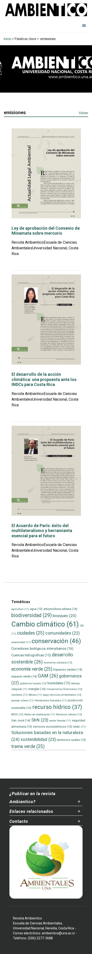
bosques (64, 615)
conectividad (21, 642)
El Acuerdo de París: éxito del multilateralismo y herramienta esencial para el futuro (42, 530)
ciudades (30, 633)
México (35, 694)
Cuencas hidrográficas (31, 655)
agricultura (20, 609)
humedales (58, 683)
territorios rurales (71, 740)
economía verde (31, 669)
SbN (39, 720)
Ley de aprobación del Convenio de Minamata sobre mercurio (46, 231)
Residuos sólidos (69, 714)
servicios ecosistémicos (52, 726)
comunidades (62, 633)
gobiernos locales (33, 683)
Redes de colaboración (39, 714)
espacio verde (24, 676)
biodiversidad (31, 615)
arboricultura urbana (60, 609)
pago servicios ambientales (62, 694)
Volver (83, 113)
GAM (48, 676)
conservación (56, 641)
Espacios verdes (67, 669)
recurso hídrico (57, 707)
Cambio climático (45, 624)
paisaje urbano (22, 700)
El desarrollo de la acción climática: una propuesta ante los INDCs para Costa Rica (44, 379)
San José (20, 720)
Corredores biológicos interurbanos (42, 648)
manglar (37, 689)
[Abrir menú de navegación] (84, 25)
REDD (17, 714)
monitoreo (19, 694)
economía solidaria (58, 662)
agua (36, 609)
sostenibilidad (38, 739)
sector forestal (60, 720)
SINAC (79, 726)
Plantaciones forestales (51, 700)
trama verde (28, 746)
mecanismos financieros (64, 689)
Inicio (7, 39)
